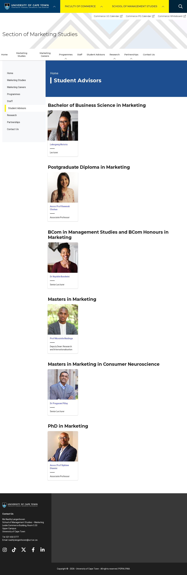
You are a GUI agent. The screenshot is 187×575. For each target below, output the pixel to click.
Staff (10, 101)
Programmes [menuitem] (66, 54)
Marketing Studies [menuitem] (21, 54)
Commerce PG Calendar (138, 16)
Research (12, 115)
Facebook (33, 549)
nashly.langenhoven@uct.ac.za (22, 540)
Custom (14, 549)
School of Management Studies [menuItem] (134, 6)
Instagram (5, 549)
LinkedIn (42, 549)
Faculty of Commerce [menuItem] (80, 6)
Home (10, 73)
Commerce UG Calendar (106, 16)
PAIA (127, 569)
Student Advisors (17, 108)
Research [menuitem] (115, 54)
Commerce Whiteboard (170, 16)
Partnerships (13, 122)
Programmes (13, 94)
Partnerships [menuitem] (131, 54)
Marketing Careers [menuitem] (45, 54)
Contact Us (13, 129)
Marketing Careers (16, 87)
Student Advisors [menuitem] (96, 54)
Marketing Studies (16, 80)
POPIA (121, 569)
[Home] (27, 6)
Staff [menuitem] (79, 54)
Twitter (23, 549)
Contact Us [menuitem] (149, 54)
